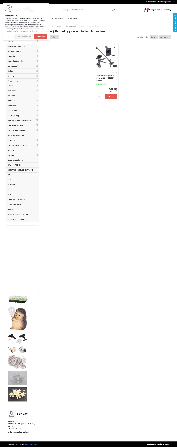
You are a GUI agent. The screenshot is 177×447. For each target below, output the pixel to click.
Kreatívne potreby (15, 125)
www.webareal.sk (30, 444)
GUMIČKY (11, 185)
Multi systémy (13, 115)
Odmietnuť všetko (24, 36)
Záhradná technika (15, 61)
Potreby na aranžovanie (17, 145)
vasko (10, 41)
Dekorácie (12, 106)
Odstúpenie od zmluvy (63, 18)
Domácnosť (12, 66)
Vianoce (11, 101)
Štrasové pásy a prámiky (18, 135)
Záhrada (11, 56)
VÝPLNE (10, 209)
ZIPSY (10, 190)
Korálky (11, 155)
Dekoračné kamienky (16, 130)
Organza (11, 140)
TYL (9, 175)
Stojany (11, 150)
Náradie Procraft (14, 51)
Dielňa (10, 71)
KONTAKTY (77, 18)
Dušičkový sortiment (16, 46)
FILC (9, 180)
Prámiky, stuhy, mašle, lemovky (20, 120)
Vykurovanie (13, 81)
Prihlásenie (152, 2)
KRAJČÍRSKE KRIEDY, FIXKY (18, 199)
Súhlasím (41, 36)
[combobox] (154, 37)
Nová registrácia (165, 2)
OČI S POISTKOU (14, 204)
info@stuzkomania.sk (20, 432)
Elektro (10, 86)
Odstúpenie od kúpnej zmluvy (158, 444)
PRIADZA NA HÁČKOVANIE (18, 214)
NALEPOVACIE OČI (15, 165)
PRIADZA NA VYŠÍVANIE (17, 219)
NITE (9, 195)
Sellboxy (11, 96)
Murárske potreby (71, 26)
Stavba (11, 76)
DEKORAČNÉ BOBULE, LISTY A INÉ (20, 170)
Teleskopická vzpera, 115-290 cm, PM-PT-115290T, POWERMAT (105, 78)
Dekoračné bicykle (15, 160)
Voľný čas (12, 91)
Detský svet (12, 110)
